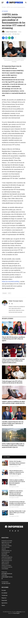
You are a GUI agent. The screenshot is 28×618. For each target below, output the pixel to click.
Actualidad (5, 11)
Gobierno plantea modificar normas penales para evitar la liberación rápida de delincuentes (13, 360)
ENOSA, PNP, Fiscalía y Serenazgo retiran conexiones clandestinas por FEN (17, 463)
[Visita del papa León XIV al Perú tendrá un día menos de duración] (14, 372)
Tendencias (4, 595)
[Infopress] (15, 2)
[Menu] (3, 2)
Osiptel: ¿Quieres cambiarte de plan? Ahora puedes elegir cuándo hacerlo (13, 402)
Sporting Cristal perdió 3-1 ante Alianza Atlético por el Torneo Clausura (17, 512)
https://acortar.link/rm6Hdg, (10, 281)
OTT (9, 293)
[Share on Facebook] (3, 38)
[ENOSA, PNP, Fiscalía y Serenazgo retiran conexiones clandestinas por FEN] (5, 463)
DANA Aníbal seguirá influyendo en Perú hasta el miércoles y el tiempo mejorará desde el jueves (13, 445)
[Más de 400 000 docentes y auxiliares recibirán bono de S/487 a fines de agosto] (14, 328)
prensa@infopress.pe (7, 573)
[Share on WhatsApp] (9, 38)
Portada (4, 7)
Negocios (4, 598)
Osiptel (4, 293)
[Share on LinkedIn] (12, 38)
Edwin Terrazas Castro (12, 31)
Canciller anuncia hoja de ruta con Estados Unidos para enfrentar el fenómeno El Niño (12, 423)
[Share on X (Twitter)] (6, 38)
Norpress (19, 611)
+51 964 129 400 (6, 583)
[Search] (25, 2)
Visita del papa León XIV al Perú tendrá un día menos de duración (12, 382)
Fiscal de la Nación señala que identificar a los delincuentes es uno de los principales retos (17, 503)
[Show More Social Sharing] (15, 38)
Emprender (4, 600)
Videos (3, 605)
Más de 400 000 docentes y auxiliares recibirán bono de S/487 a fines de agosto (13, 338)
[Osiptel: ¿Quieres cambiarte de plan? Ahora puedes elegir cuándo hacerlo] (14, 392)
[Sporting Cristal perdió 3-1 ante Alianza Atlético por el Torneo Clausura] (5, 512)
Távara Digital (16, 613)
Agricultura (4, 603)
